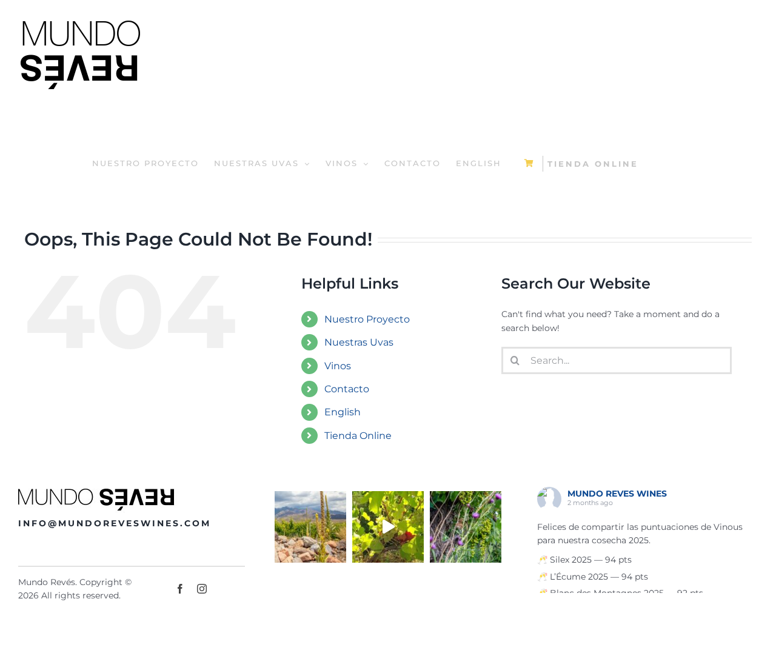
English (342, 412)
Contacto (346, 389)
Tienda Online (358, 435)
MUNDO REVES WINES (617, 493)
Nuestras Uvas (358, 342)
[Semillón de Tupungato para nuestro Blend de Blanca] (388, 527)
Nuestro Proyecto (367, 319)
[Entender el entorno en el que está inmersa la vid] (310, 527)
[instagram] (202, 589)
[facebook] (180, 589)
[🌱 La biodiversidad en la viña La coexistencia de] (465, 527)
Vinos (337, 366)
